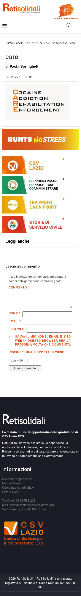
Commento (19, 287)
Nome (14, 313)
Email (15, 321)
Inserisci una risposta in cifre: (37, 352)
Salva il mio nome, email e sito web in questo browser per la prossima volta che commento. (43, 340)
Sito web (16, 329)
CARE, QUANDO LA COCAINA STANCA (41, 43)
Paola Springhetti (25, 66)
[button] (71, 26)
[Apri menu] (4, 26)
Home (9, 43)
